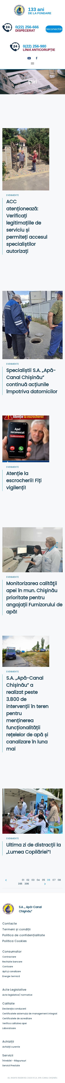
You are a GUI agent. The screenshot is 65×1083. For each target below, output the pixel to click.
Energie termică (11, 976)
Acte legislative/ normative (17, 994)
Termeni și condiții (16, 929)
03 (33, 880)
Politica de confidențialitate (23, 935)
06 (48, 880)
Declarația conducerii (14, 1008)
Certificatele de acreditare (17, 1018)
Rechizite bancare (12, 961)
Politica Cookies (14, 941)
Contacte (9, 923)
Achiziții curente (11, 1046)
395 (20, 883)
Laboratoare (9, 1028)
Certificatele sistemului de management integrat (29, 1013)
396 (27, 883)
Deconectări (54, 29)
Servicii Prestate (11, 1065)
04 (38, 880)
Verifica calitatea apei (14, 1023)
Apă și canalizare (11, 971)
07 (54, 880)
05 (43, 880)
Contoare (7, 966)
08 (59, 880)
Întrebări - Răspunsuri (14, 1060)
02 (28, 880)
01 (23, 880)
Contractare (9, 956)
